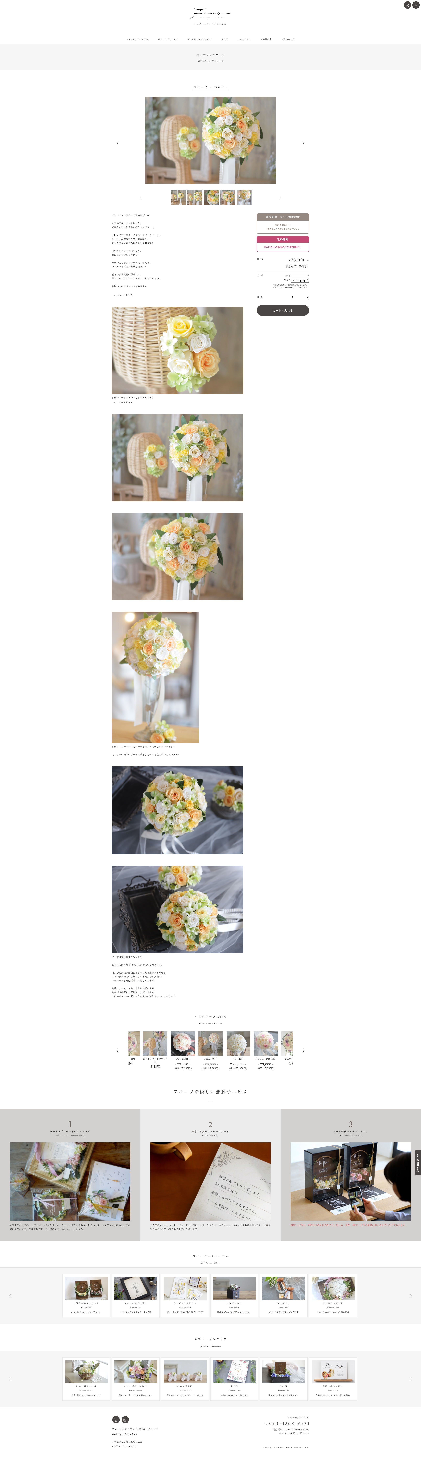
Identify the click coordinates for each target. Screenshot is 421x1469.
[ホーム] (407, 5)
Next (303, 142)
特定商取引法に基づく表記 (128, 1441)
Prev (117, 142)
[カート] (416, 5)
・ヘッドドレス (124, 295)
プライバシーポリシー (126, 1446)
